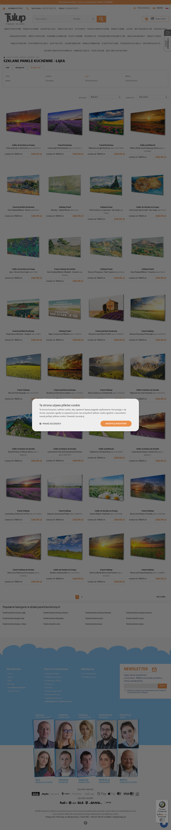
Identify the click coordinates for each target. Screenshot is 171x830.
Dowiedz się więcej (75, 416)
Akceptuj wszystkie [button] (116, 423)
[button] (50, 423)
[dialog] (85, 415)
